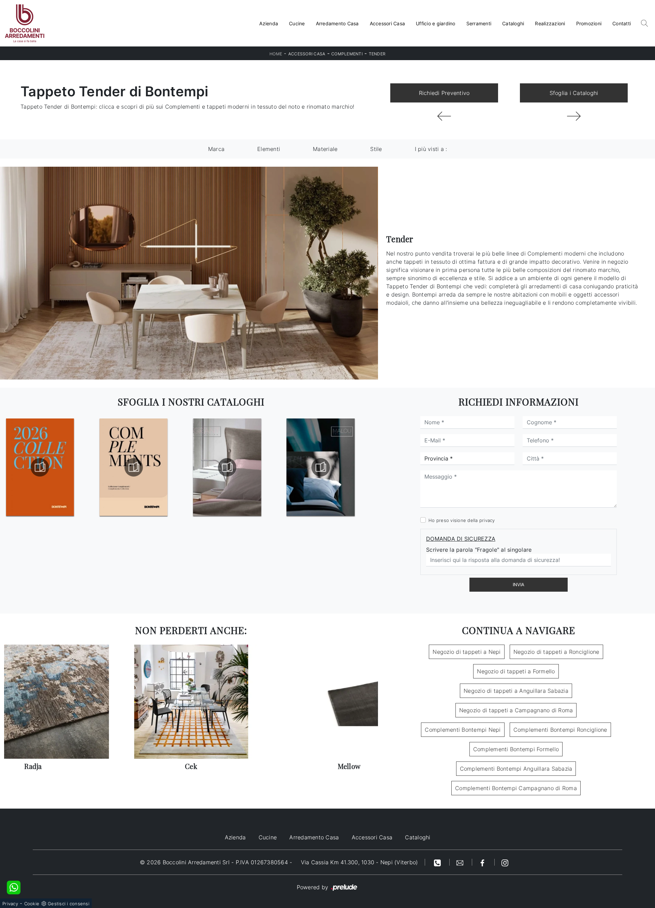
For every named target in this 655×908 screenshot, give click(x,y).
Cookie (32, 903)
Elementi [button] (268, 149)
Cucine (297, 23)
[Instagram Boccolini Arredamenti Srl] (505, 862)
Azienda (268, 23)
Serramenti (479, 23)
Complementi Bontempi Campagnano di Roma (516, 788)
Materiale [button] (325, 149)
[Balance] (444, 116)
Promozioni (589, 23)
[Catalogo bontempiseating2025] (320, 467)
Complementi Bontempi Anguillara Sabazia (516, 768)
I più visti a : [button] (431, 149)
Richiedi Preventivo (444, 93)
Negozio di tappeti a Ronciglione (556, 651)
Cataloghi (513, 23)
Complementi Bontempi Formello (516, 749)
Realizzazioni (550, 23)
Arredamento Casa (337, 23)
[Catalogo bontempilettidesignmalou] (227, 467)
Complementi (347, 53)
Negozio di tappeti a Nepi (466, 651)
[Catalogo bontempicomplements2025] (40, 467)
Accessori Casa (387, 23)
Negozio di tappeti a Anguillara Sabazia (516, 690)
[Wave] (574, 116)
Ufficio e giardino (435, 23)
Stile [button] (376, 149)
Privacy (10, 903)
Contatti (621, 23)
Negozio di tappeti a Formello (516, 671)
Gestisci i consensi (68, 903)
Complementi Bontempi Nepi (462, 729)
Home (276, 53)
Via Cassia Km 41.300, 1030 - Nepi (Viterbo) (359, 862)
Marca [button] (216, 149)
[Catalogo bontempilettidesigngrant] (133, 467)
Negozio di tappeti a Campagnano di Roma (516, 710)
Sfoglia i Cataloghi (574, 93)
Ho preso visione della (461, 520)
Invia (518, 584)
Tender (377, 53)
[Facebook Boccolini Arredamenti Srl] (483, 862)
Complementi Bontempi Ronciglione (560, 729)
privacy (487, 520)
